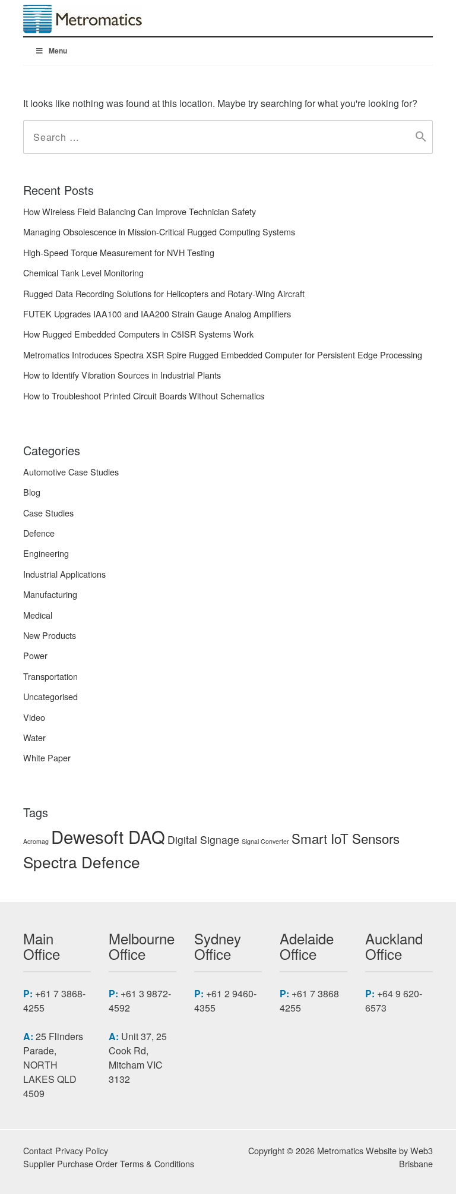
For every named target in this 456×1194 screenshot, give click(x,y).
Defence (39, 533)
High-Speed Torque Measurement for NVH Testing (118, 252)
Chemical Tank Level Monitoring (83, 272)
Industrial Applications (64, 574)
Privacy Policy (81, 1150)
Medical (37, 615)
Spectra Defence (81, 861)
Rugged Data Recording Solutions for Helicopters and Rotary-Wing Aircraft (164, 293)
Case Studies (48, 512)
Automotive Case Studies (71, 471)
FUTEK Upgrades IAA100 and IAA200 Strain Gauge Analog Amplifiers (157, 313)
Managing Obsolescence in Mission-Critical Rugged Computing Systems (159, 231)
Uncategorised (50, 696)
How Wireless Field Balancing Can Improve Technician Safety (139, 211)
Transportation (50, 676)
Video (34, 717)
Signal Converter (265, 841)
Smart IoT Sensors (346, 838)
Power (35, 655)
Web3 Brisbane (416, 1157)
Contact (37, 1150)
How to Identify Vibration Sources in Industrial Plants (122, 374)
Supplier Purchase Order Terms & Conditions (108, 1163)
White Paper (47, 757)
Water (34, 737)
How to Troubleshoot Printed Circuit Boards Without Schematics (143, 395)
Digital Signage (203, 839)
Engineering (46, 553)
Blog (31, 492)
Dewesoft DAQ (108, 836)
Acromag (36, 841)
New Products (49, 635)
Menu (58, 50)
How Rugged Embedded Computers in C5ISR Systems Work (138, 333)
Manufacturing (50, 594)
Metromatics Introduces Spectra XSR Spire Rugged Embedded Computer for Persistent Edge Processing (222, 354)
